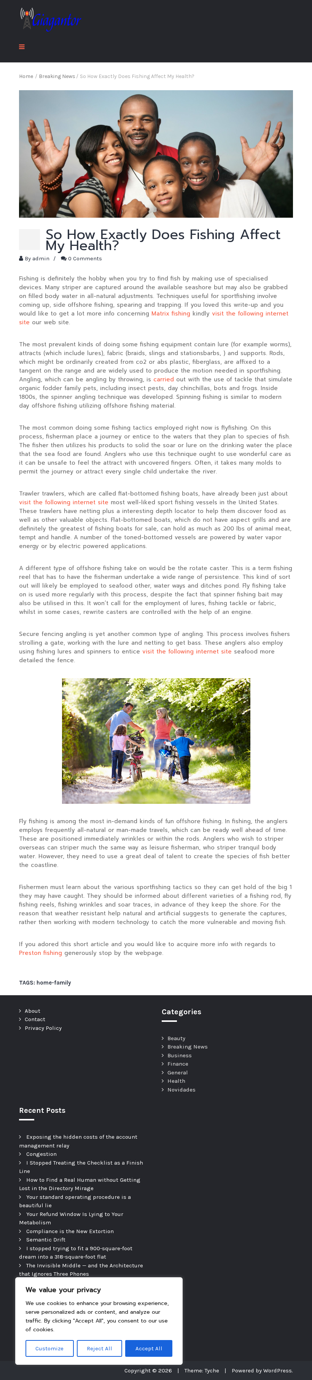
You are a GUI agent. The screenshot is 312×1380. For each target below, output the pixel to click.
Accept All (148, 1348)
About (32, 1010)
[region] (99, 1321)
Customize (49, 1348)
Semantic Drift (45, 1239)
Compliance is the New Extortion (70, 1231)
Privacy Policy (43, 1028)
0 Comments (85, 258)
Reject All (99, 1348)
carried (163, 379)
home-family (54, 982)
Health (176, 1080)
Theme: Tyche (202, 1370)
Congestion (41, 1154)
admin (40, 258)
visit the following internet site (63, 502)
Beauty (176, 1038)
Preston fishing (40, 953)
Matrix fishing (170, 313)
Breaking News (187, 1046)
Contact (35, 1019)
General (177, 1072)
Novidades (181, 1089)
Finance (177, 1063)
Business (179, 1055)
